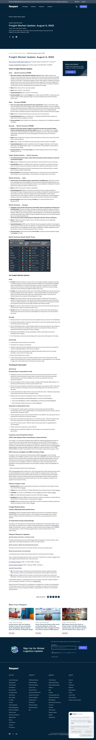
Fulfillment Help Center (54, 697)
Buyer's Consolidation (14, 710)
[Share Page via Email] (48, 597)
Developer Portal (32, 700)
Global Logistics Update (54, 685)
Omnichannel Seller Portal (35, 692)
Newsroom (71, 687)
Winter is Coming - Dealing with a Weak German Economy (23, 544)
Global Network (72, 690)
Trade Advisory (12, 682)
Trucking (11, 702)
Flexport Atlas (52, 717)
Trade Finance (12, 722)
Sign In (77, 1)
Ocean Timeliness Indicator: (16, 565)
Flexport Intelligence (33, 697)
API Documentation (33, 705)
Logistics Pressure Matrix (15, 568)
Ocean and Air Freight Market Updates (17, 28)
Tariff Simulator (12, 685)
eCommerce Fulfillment (14, 715)
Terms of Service (63, 652)
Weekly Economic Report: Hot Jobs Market (20, 551)
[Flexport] (13, 6)
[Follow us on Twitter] (10, 37)
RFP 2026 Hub (52, 700)
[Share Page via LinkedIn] (56, 597)
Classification (12, 695)
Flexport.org (71, 685)
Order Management (13, 705)
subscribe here (37, 581)
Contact (70, 692)
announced (43, 455)
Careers (70, 682)
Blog (50, 690)
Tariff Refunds (12, 687)
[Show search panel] (77, 7)
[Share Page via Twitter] (53, 597)
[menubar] (47, 6)
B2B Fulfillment (12, 717)
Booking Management (14, 707)
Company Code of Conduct (75, 700)
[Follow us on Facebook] (16, 37)
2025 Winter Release (33, 685)
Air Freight (11, 700)
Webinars (51, 687)
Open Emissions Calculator (55, 702)
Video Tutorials (52, 710)
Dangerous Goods (53, 712)
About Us (71, 680)
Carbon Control (12, 712)
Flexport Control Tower (34, 695)
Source (24, 487)
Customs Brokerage (13, 680)
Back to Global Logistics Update (18, 53)
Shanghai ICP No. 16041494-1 (65, 734)
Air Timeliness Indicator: (15, 562)
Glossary (51, 715)
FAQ (30, 710)
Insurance (11, 725)
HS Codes (51, 707)
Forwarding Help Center (54, 695)
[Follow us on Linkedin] (13, 37)
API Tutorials (32, 702)
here (13, 465)
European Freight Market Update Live (18, 65)
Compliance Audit (13, 692)
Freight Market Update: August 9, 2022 (36, 53)
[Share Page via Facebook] (59, 597)
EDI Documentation (33, 707)
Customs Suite (32, 687)
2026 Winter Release (33, 680)
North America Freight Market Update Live (20, 61)
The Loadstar (55, 525)
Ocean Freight (12, 697)
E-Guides (51, 692)
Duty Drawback (12, 690)
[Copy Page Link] (51, 597)
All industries (12, 727)
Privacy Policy (73, 652)
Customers (51, 705)
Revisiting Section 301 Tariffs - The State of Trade (21, 537)
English (83, 1)
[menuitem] (25, 6)
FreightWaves (12, 512)
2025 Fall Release (33, 682)
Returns (10, 720)
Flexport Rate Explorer (54, 682)
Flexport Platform (33, 690)
